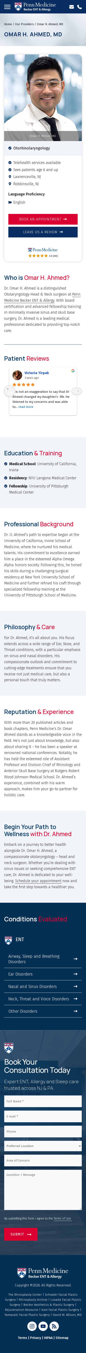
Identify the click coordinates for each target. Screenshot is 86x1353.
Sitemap (62, 1338)
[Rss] (54, 1326)
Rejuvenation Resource (22, 1310)
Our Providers (24, 24)
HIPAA (48, 1338)
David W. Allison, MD (67, 1315)
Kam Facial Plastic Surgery (60, 1310)
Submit (17, 1234)
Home (8, 24)
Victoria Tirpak (37, 373)
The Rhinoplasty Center (25, 1295)
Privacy (35, 1338)
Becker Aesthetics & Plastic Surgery (49, 1305)
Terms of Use (63, 1218)
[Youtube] (43, 1326)
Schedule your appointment (38, 881)
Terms (22, 1338)
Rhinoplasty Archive (33, 1300)
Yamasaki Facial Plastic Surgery (27, 1315)
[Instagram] (32, 1326)
